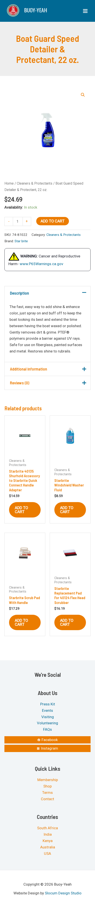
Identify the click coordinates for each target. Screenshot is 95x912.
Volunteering (47, 723)
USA (47, 853)
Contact (47, 799)
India (48, 834)
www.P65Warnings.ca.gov (41, 264)
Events (47, 710)
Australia (47, 847)
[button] (83, 95)
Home (9, 183)
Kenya (48, 841)
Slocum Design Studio (63, 893)
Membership (47, 780)
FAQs (47, 729)
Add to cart (53, 221)
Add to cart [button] (21, 509)
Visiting (47, 717)
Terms (47, 792)
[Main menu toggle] (85, 11)
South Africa (47, 828)
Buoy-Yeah (35, 10)
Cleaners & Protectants (34, 183)
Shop (47, 786)
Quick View (25, 451)
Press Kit (47, 704)
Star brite (21, 241)
